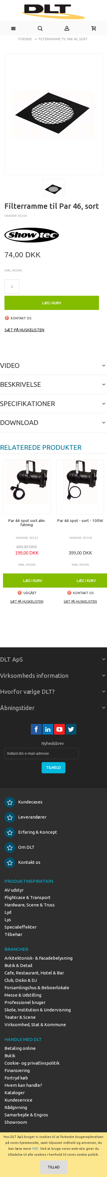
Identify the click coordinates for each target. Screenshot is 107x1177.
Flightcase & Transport (27, 897)
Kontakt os (29, 862)
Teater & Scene (20, 1017)
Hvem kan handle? (23, 1085)
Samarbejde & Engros (26, 1114)
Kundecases (30, 801)
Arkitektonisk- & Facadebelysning (38, 958)
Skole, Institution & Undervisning (37, 1009)
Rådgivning (15, 1107)
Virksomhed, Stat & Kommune (35, 1024)
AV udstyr (13, 890)
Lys (7, 919)
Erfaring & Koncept (37, 832)
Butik (9, 1055)
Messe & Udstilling (22, 994)
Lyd (7, 912)
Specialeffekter (20, 926)
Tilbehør (13, 934)
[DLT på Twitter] (71, 729)
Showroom (15, 1122)
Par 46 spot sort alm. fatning (26, 522)
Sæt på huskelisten (24, 330)
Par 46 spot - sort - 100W (80, 520)
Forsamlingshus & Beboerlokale (36, 987)
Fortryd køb (16, 1077)
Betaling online (20, 1048)
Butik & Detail (18, 965)
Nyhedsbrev (53, 743)
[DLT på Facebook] (37, 729)
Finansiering (17, 1070)
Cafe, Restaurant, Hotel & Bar (34, 972)
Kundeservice (18, 1099)
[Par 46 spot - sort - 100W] (80, 487)
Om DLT (26, 847)
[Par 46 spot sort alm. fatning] (27, 487)
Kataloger (14, 1092)
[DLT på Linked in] (48, 729)
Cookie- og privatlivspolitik (31, 1063)
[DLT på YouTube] (60, 729)
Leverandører (32, 816)
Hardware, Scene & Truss (29, 904)
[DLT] (53, 11)
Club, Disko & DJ (20, 980)
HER (35, 1148)
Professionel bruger (24, 1002)
